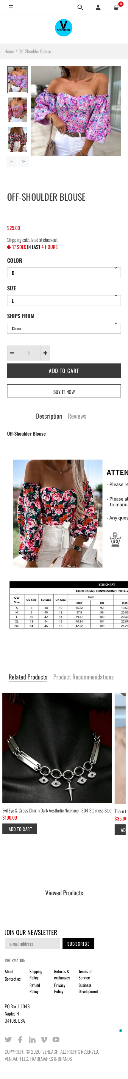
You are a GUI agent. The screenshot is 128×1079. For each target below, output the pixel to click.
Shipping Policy (35, 974)
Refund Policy (34, 988)
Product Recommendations (83, 677)
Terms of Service (85, 974)
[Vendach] (64, 29)
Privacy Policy (59, 988)
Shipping (14, 239)
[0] (116, 7)
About (9, 971)
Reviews (77, 416)
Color (14, 260)
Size (11, 288)
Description (49, 416)
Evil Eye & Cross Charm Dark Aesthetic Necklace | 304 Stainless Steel (57, 810)
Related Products (28, 677)
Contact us (13, 979)
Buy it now (64, 391)
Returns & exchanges (62, 974)
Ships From (21, 316)
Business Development (88, 988)
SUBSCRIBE (78, 943)
